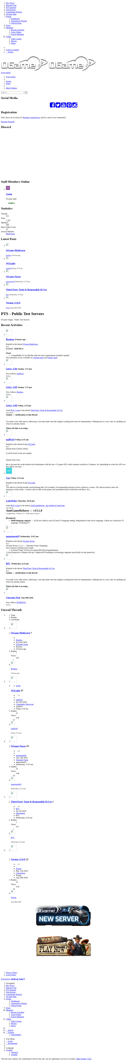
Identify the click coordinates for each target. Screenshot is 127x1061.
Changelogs (20, 873)
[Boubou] (9, 334)
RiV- (7, 295)
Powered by (13, 979)
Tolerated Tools (22, 644)
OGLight (10, 263)
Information (20, 813)
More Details (81, 1059)
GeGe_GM (11, 369)
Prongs (8, 308)
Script (18, 686)
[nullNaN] (9, 435)
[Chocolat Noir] (9, 593)
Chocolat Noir (13, 597)
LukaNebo (11, 500)
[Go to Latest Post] (13, 665)
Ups (8, 478)
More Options (11, 88)
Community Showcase (25, 704)
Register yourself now (31, 117)
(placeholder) (16, 1035)
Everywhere (6, 73)
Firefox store (52, 358)
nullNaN (9, 268)
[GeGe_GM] (9, 364)
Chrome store (38, 358)
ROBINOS (21, 602)
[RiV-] (9, 559)
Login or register (12, 50)
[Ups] (9, 473)
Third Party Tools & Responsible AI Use (26, 289)
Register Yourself (7, 122)
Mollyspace (10, 234)
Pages (8, 84)
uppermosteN (10, 281)
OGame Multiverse (15, 250)
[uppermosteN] (9, 531)
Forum (8, 81)
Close (89, 1059)
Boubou (8, 255)
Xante (9, 194)
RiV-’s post (15, 410)
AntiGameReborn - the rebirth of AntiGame (47, 505)
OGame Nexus (13, 276)
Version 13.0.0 (13, 303)
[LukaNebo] (9, 496)
